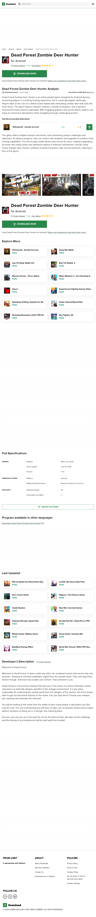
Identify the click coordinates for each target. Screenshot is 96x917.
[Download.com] (9, 4)
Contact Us (39, 872)
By (18, 66)
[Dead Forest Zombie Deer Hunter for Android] (5, 59)
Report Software (50, 507)
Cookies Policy (72, 872)
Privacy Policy (72, 863)
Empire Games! (45, 662)
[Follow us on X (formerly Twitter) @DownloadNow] (10, 897)
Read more (90, 92)
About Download (41, 863)
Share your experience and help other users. (67, 81)
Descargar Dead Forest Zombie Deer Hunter (21, 523)
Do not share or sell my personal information (76, 877)
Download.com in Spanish (45, 876)
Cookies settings (73, 883)
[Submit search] (20, 4)
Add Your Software (42, 868)
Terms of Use (72, 868)
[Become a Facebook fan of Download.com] (5, 897)
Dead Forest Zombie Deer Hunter (45, 57)
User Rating (36, 66)
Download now (26, 73)
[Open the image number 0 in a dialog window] (21, 185)
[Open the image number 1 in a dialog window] (61, 185)
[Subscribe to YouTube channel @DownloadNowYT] (15, 897)
